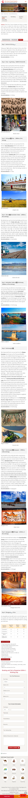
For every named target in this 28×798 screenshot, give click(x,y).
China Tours (6, 13)
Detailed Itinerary (6, 39)
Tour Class (5, 679)
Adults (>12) (5, 684)
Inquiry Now (7, 796)
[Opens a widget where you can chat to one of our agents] (23, 795)
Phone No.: (5, 724)
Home (2, 13)
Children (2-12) (6, 690)
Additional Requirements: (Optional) (10, 735)
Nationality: (5, 712)
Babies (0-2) (5, 696)
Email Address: (6, 718)
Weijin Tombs (13, 476)
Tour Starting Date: (7, 730)
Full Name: (5, 707)
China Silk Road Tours (13, 13)
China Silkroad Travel (5, 790)
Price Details (14, 39)
